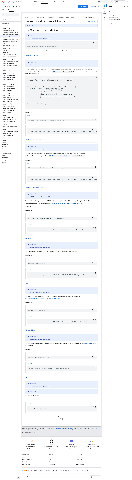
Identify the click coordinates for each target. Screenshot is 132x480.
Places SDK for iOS (13, 7)
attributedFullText (31, 56)
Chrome (48, 470)
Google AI (77, 470)
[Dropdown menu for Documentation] (50, 2)
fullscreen (127, 6)
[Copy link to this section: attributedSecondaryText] (44, 188)
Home (26, 17)
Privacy (28, 476)
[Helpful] (94, 17)
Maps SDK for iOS (26, 464)
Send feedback (92, 21)
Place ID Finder (25, 462)
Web (50, 462)
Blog (55, 2)
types (27, 283)
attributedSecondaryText (34, 188)
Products (29, 2)
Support (78, 462)
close (129, 6)
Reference (11, 10)
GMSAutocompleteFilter (90, 343)
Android (51, 457)
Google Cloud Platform (66, 470)
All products (85, 470)
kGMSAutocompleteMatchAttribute (62, 72)
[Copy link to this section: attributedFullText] (39, 56)
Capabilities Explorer (27, 459)
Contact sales (95, 6)
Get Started (83, 6)
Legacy (34, 10)
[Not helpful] (96, 17)
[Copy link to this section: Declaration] (33, 112)
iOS (3, 7)
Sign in (128, 1)
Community (62, 2)
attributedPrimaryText (33, 140)
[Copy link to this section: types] (30, 283)
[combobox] (105, 1)
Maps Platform (16, 2)
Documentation (45, 2)
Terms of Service (80, 464)
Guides (4, 10)
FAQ (23, 457)
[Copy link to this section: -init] (29, 377)
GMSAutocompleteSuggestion (39, 38)
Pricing (36, 2)
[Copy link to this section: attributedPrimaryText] (42, 140)
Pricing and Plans (80, 457)
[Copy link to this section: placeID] (32, 238)
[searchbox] (10, 14)
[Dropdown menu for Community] (66, 2)
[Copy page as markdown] (72, 21)
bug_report (125, 6)
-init (26, 377)
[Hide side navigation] (18, 477)
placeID (28, 238)
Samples (19, 10)
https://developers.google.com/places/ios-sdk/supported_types (43, 298)
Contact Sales (79, 459)
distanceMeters (30, 330)
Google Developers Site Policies (42, 429)
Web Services (52, 464)
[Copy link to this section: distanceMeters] (37, 330)
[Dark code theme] (96, 42)
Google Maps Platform (41, 17)
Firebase (55, 470)
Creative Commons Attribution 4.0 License (64, 428)
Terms (24, 476)
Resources (26, 10)
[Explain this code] (94, 42)
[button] (10, 25)
